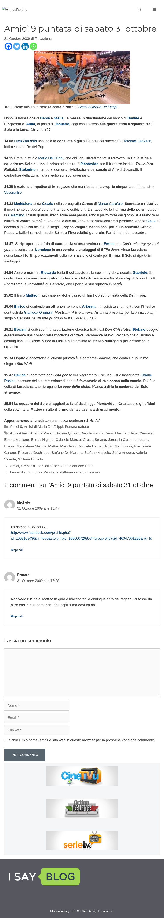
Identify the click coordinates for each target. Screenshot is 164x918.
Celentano (16, 215)
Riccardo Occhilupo (33, 453)
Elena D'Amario (141, 433)
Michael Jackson (137, 141)
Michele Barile (90, 446)
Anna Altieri (19, 433)
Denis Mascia (115, 433)
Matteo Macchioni (62, 446)
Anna (30, 124)
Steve (150, 221)
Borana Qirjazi (67, 433)
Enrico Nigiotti (42, 440)
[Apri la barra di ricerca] (139, 9)
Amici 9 (16, 427)
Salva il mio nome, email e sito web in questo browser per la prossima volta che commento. (82, 740)
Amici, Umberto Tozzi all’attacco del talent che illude (51, 466)
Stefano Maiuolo (97, 453)
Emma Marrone (16, 440)
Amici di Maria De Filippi (43, 427)
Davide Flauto (91, 433)
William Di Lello (30, 459)
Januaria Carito (120, 440)
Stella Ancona (123, 453)
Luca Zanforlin (25, 141)
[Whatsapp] (33, 46)
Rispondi (17, 550)
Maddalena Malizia (31, 446)
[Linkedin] (25, 46)
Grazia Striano (94, 440)
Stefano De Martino (66, 453)
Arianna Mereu (41, 433)
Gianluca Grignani (38, 312)
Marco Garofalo (110, 204)
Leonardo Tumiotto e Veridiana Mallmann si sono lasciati (55, 472)
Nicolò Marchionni (117, 446)
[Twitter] (16, 46)
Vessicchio (13, 192)
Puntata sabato (77, 427)
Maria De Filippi (50, 158)
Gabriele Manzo (68, 440)
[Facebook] (8, 46)
